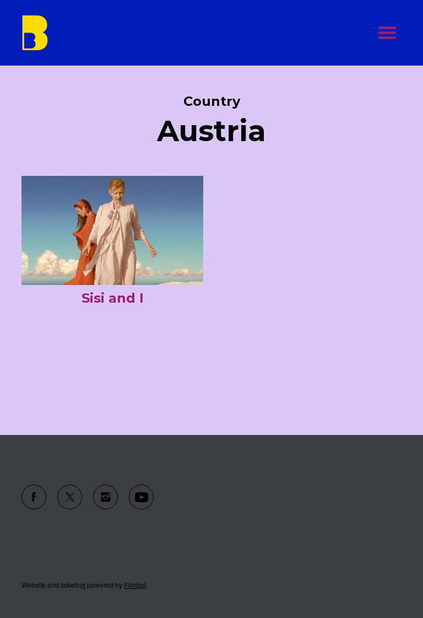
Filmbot (135, 584)
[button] (387, 33)
